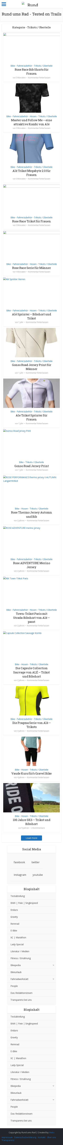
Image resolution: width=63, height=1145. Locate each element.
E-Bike (13, 930)
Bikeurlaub (15, 972)
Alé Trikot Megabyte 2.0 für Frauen (31, 173)
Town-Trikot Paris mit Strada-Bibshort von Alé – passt (31, 618)
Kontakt (41, 1137)
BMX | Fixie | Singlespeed (24, 902)
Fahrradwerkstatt (19, 979)
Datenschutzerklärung (25, 1137)
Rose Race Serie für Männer (31, 268)
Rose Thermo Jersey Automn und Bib (31, 514)
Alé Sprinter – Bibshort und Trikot (31, 316)
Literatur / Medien (19, 951)
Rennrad (14, 923)
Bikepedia (15, 965)
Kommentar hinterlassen (39, 77)
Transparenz (8, 1140)
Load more (31, 837)
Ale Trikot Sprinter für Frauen (31, 417)
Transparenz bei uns (21, 999)
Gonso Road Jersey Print (31, 466)
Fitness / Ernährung (20, 958)
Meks (51, 1132)
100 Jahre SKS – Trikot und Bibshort (31, 822)
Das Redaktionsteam (21, 992)
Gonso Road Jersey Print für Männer (31, 367)
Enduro (14, 909)
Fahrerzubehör (24, 65)
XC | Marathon (18, 937)
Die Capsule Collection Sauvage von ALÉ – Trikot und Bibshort (31, 672)
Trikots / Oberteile (43, 65)
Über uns (51, 1137)
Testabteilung (17, 896)
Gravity (14, 916)
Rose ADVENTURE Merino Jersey (31, 565)
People (14, 985)
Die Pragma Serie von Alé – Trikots (31, 725)
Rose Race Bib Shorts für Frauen (31, 71)
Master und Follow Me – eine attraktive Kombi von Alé (31, 122)
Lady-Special (17, 944)
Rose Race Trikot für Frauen (31, 221)
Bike (12, 65)
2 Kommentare (38, 828)
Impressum (7, 1137)
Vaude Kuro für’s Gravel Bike (31, 773)
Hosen (33, 116)
